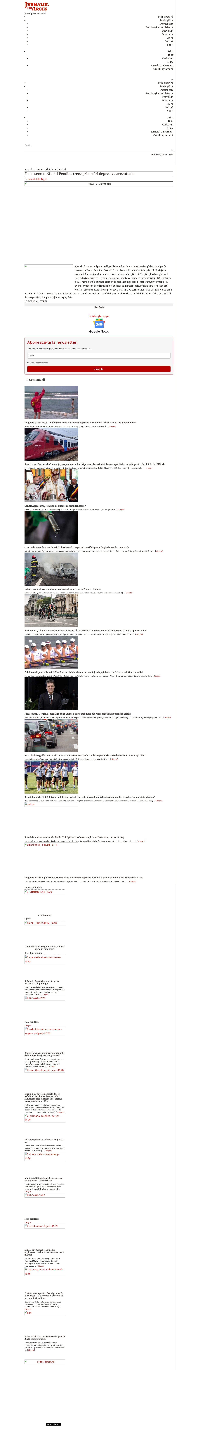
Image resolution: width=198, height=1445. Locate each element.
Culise (169, 61)
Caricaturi (167, 58)
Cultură (169, 41)
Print (170, 51)
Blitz (170, 54)
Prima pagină (165, 16)
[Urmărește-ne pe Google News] (99, 326)
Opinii (169, 37)
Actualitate (166, 23)
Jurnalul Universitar (162, 65)
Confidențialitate (99, 1437)
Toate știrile (166, 20)
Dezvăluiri (167, 30)
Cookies (116, 1437)
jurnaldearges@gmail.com (51, 1377)
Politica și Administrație (159, 27)
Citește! (112, 426)
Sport (170, 44)
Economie (167, 34)
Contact (82, 1437)
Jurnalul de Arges (37, 179)
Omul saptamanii (163, 69)
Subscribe (98, 369)
